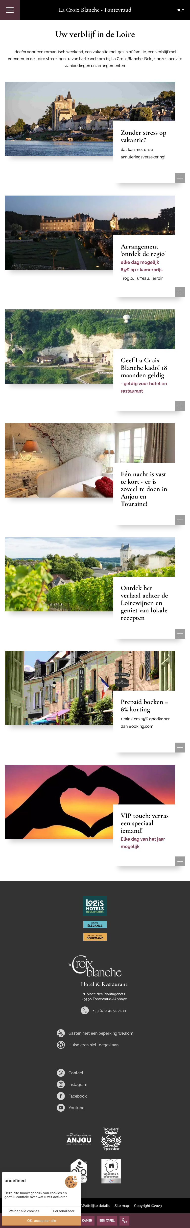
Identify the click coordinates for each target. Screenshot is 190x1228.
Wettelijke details (95, 1206)
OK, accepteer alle (41, 1221)
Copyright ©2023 (148, 1206)
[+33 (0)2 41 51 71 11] (124, 1221)
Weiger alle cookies (24, 1211)
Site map (122, 1206)
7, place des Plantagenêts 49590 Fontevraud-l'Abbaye (104, 996)
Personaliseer (63, 1211)
